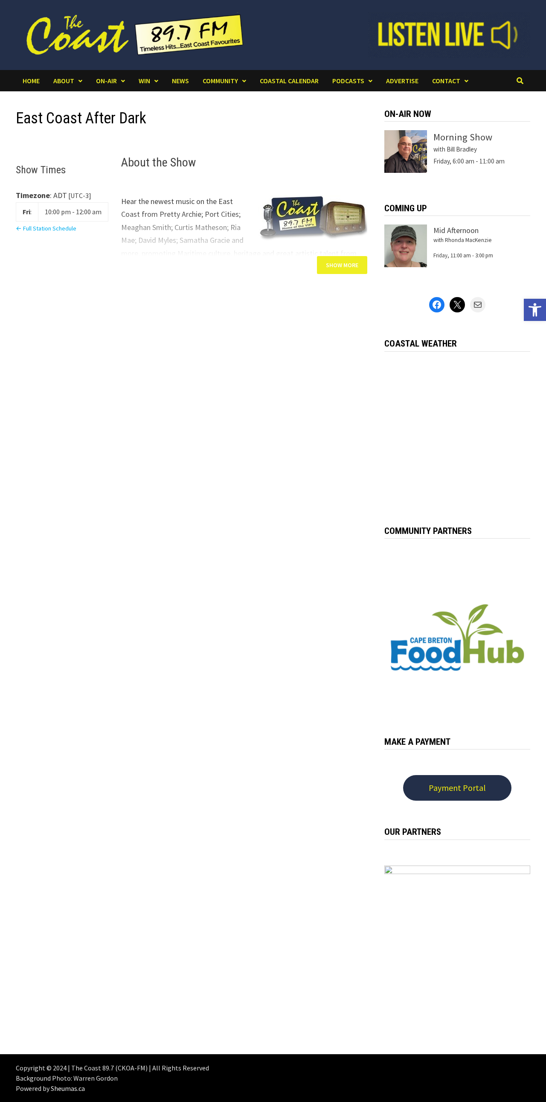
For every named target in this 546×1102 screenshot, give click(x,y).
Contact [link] (446, 80)
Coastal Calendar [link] (289, 80)
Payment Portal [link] (457, 787)
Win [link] (144, 80)
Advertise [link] (402, 80)
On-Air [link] (106, 80)
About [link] (63, 80)
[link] (535, 310)
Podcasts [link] (348, 80)
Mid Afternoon (456, 230)
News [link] (180, 80)
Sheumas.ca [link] (68, 1088)
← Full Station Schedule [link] (46, 228)
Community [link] (220, 80)
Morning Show (462, 137)
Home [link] (31, 80)
